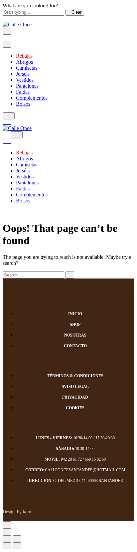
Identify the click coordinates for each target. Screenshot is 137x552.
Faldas (23, 92)
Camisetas (26, 68)
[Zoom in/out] (17, 538)
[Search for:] (33, 275)
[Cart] (7, 122)
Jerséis (23, 74)
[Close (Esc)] (7, 538)
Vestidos (25, 80)
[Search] (9, 115)
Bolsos (23, 104)
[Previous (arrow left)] (7, 545)
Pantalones (27, 86)
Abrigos (24, 62)
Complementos (32, 98)
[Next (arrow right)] (17, 545)
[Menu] (7, 31)
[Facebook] (117, 509)
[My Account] (20, 115)
